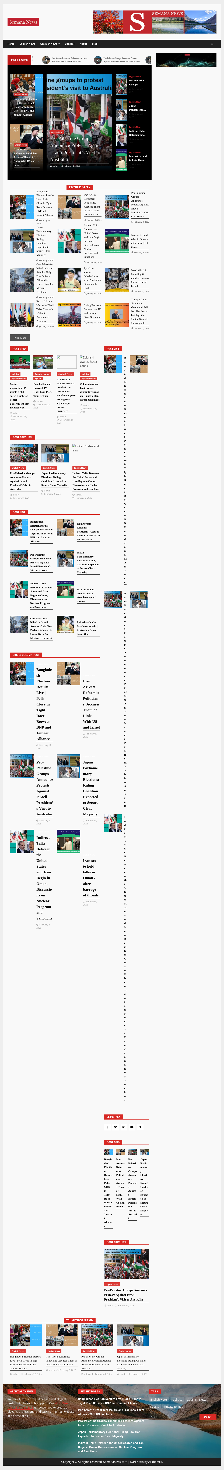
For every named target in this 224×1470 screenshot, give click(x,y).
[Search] (212, 44)
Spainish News (48, 43)
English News (27, 43)
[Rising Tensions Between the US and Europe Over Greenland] (69, 315)
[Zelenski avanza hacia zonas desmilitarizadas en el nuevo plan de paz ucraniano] (90, 361)
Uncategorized (173, 1407)
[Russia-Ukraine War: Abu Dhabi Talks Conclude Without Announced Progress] (22, 315)
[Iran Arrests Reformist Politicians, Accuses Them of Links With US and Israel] (69, 207)
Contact (70, 43)
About (83, 43)
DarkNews (137, 1462)
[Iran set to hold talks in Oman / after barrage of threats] (121, 135)
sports (38, 378)
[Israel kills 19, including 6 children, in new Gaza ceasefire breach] (117, 280)
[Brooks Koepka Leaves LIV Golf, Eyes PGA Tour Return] (43, 361)
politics (15, 374)
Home (11, 43)
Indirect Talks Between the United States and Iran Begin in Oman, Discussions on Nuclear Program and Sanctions (111, 1447)
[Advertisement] (154, 22)
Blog (94, 43)
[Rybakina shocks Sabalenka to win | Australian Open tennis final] (69, 280)
